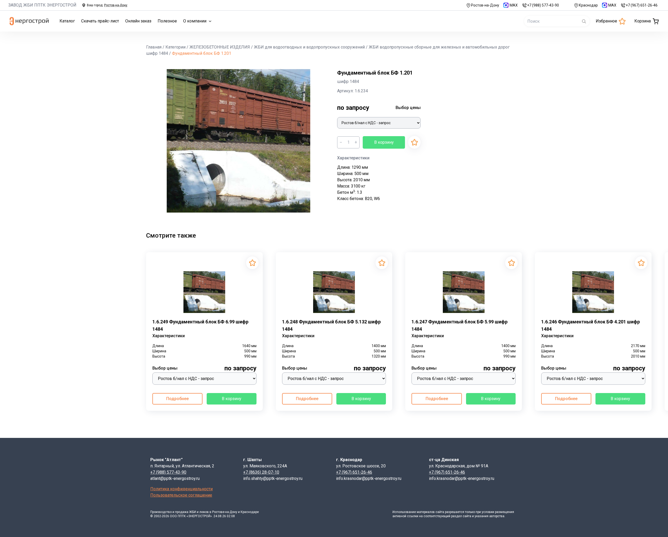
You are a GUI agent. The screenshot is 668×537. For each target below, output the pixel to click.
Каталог (67, 21)
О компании (194, 21)
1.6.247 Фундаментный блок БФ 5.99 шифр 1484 (459, 325)
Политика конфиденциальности (181, 488)
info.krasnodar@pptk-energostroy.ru (368, 478)
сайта (440, 512)
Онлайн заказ (138, 21)
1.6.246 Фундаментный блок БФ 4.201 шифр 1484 (590, 325)
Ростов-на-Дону (485, 5)
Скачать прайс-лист (100, 21)
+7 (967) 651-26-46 (642, 5)
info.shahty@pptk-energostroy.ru (272, 478)
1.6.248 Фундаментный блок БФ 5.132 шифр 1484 (331, 325)
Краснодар (588, 5)
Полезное (167, 21)
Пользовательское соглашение (181, 495)
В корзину (384, 142)
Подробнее (177, 398)
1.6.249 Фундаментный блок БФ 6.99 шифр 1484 (200, 325)
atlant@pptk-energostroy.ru (175, 478)
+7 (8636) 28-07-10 (261, 472)
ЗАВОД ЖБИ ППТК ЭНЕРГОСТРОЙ (42, 5)
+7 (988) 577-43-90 (543, 5)
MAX (514, 5)
